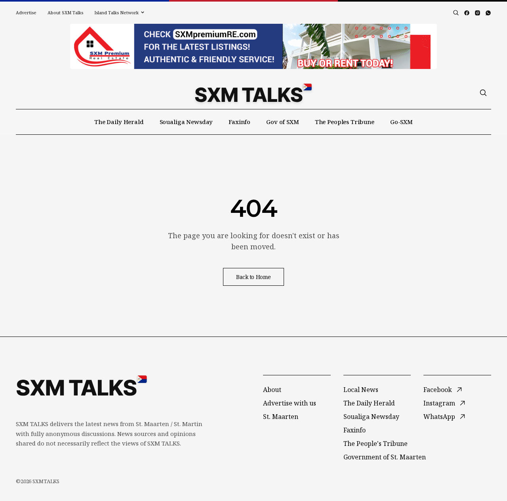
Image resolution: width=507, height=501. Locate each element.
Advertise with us (289, 403)
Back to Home (253, 277)
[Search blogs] (456, 12)
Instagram (439, 403)
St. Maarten (280, 416)
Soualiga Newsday (186, 122)
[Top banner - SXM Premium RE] (253, 46)
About (272, 389)
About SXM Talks (65, 12)
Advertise (26, 12)
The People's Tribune (375, 443)
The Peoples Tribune (344, 122)
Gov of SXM (282, 122)
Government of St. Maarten (384, 457)
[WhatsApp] (488, 13)
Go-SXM (401, 122)
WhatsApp (439, 416)
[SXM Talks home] (253, 92)
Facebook (437, 389)
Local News (360, 389)
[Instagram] (477, 13)
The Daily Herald (119, 122)
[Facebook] (467, 13)
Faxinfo (239, 122)
